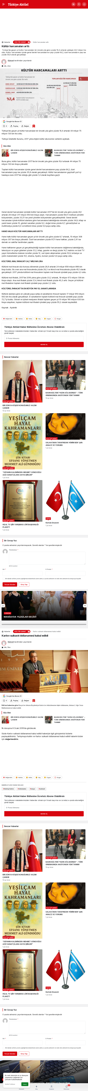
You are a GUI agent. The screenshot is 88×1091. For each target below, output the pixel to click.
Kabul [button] (25, 1084)
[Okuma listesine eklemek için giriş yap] (34, 126)
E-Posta (49, 569)
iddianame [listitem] (22, 789)
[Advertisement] (44, 23)
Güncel (11, 60)
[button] (73, 4)
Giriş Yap (24, 584)
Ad (4, 569)
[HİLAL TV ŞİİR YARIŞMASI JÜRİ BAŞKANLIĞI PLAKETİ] (22, 505)
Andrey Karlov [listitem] (8, 789)
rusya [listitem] (32, 789)
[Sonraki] (84, 605)
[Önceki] (3, 605)
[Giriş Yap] (79, 4)
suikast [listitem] (42, 789)
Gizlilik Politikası (10, 1084)
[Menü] (4, 4)
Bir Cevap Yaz (10, 540)
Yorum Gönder (9, 584)
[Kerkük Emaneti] (65, 505)
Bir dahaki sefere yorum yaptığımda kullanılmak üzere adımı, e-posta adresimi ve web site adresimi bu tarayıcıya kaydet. (43, 578)
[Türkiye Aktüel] (18, 4)
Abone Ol (44, 344)
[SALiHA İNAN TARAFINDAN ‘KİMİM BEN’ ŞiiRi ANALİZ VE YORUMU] (65, 445)
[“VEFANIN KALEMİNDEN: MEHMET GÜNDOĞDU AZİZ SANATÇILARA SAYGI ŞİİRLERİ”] (22, 445)
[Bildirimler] (84, 4)
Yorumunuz (13, 550)
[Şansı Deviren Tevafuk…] (44, 605)
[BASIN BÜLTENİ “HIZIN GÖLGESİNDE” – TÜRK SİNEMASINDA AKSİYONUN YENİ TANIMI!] (65, 153)
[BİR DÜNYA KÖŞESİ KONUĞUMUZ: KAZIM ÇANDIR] (22, 153)
